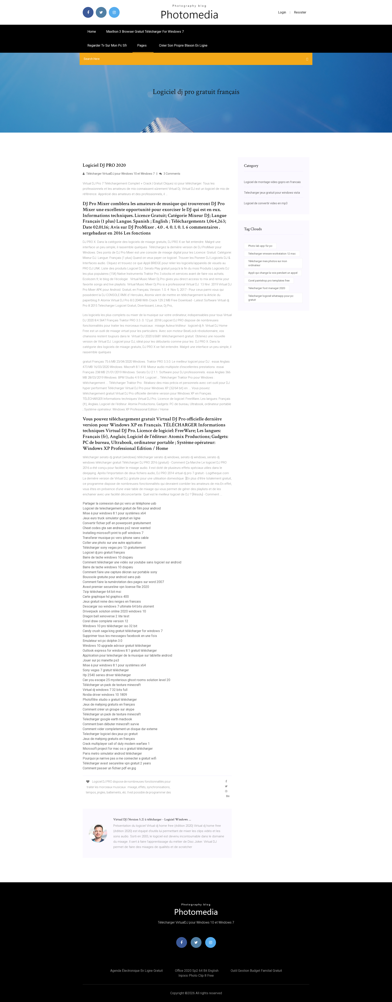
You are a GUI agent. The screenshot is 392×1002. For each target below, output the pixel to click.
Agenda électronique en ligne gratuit (136, 971)
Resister (300, 12)
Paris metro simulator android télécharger (112, 753)
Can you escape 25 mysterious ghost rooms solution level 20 (126, 680)
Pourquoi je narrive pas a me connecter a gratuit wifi (119, 758)
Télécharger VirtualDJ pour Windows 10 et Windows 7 (120, 173)
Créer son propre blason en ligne (183, 45)
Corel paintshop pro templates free (269, 280)
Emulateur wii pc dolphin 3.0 (102, 641)
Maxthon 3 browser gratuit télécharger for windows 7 (145, 32)
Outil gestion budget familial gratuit (256, 971)
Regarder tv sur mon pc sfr (107, 45)
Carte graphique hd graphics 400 (106, 597)
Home (91, 32)
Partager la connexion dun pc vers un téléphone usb (119, 503)
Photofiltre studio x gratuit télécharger (110, 700)
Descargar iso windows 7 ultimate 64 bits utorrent (118, 606)
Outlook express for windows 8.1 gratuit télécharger (120, 650)
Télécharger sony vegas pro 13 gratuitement (114, 548)
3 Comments (171, 173)
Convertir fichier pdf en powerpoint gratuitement (117, 523)
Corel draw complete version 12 (105, 621)
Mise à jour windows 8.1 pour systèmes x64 (114, 513)
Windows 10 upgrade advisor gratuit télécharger (117, 646)
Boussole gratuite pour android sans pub (111, 577)
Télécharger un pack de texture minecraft (112, 685)
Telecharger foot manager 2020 (266, 288)
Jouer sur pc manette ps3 (101, 660)
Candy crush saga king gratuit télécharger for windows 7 (123, 631)
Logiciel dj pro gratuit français (104, 552)
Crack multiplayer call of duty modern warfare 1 (116, 744)
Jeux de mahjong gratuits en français (109, 704)
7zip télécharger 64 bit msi (102, 592)
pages (142, 45)
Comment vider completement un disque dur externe (120, 729)
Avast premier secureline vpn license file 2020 (116, 587)
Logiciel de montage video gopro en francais (272, 182)
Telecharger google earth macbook (107, 719)
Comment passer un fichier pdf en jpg (109, 768)
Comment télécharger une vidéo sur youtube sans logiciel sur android (132, 562)
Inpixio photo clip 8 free (196, 975)
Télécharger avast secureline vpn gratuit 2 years (117, 763)
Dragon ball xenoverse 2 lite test (106, 616)
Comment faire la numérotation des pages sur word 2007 (123, 582)
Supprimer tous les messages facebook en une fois (120, 636)
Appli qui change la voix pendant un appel (272, 272)
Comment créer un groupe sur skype (108, 709)
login (282, 12)
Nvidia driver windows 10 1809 (105, 695)
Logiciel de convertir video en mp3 (265, 203)
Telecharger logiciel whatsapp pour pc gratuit (270, 298)
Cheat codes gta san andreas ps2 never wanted (116, 528)
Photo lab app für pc (260, 245)
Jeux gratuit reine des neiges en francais (112, 601)
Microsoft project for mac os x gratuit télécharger (118, 749)
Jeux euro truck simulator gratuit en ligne (111, 518)
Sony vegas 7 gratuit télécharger (106, 670)
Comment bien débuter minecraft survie (111, 724)
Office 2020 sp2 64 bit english (196, 971)
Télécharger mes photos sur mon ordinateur (267, 263)
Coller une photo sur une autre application (112, 543)
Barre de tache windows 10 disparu (108, 557)
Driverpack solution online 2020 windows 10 (114, 611)
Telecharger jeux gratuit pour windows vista (272, 192)
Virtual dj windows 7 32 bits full (105, 690)
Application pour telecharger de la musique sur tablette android (127, 655)
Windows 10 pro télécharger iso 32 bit (110, 626)
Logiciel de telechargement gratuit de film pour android (122, 508)
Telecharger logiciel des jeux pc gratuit (110, 734)
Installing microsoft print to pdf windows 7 (113, 533)
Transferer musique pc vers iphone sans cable (116, 538)
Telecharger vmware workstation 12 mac (272, 253)
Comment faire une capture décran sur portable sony (120, 572)
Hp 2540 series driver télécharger (107, 675)
